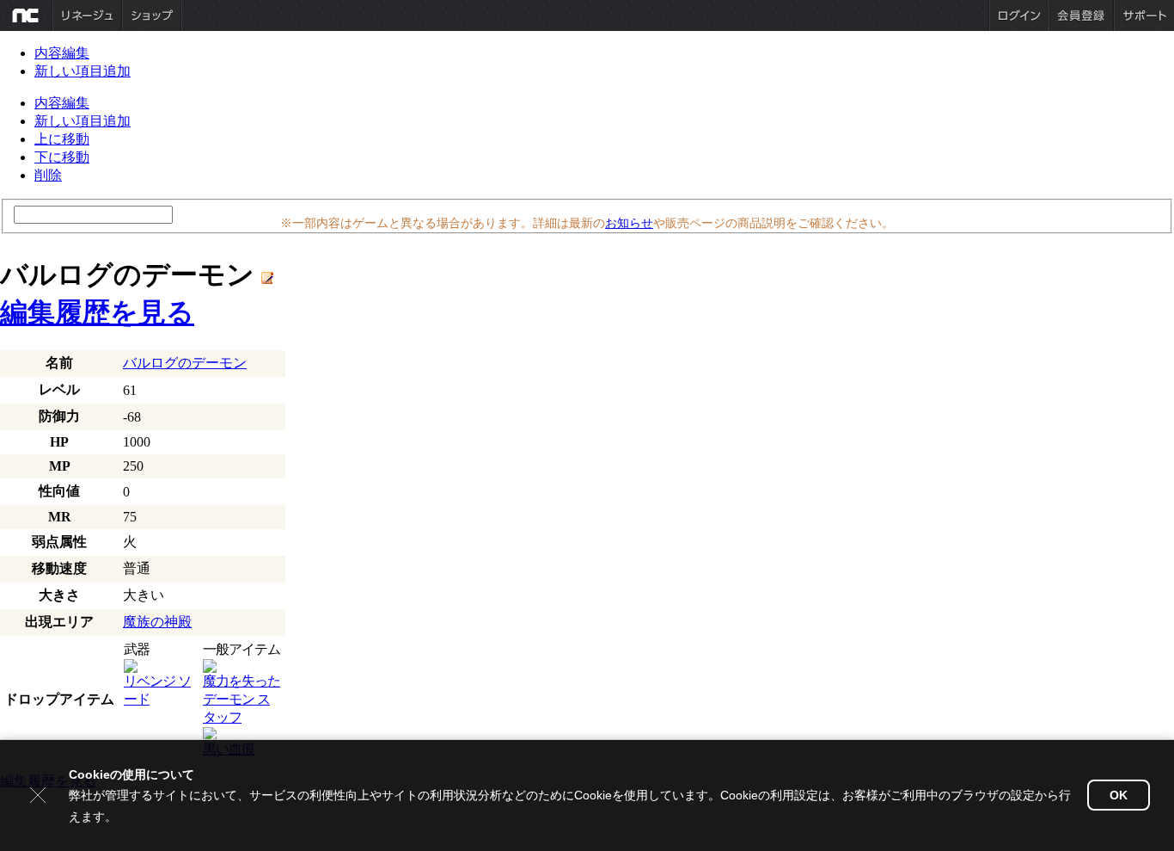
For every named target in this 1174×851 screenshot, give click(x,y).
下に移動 (61, 157)
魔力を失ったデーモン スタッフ (241, 699)
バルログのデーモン (185, 362)
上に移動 (61, 139)
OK (1119, 795)
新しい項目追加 (82, 71)
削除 (48, 175)
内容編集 (61, 53)
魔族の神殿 (157, 621)
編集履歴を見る (97, 312)
